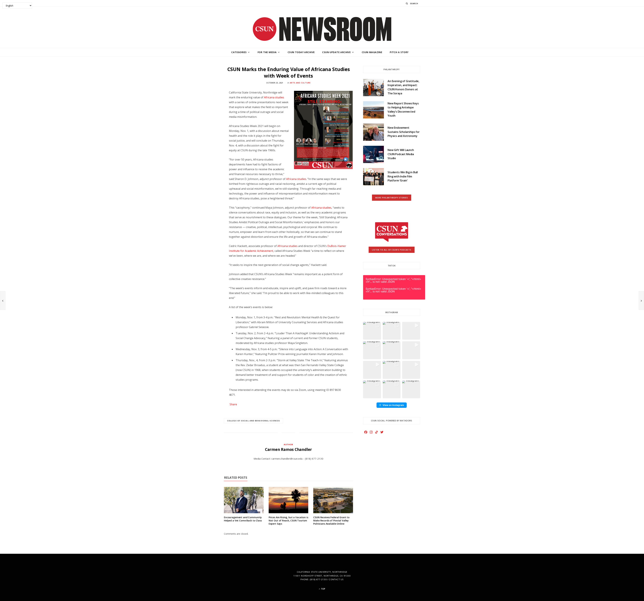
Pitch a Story (399, 52)
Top (322, 588)
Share (233, 404)
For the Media (267, 52)
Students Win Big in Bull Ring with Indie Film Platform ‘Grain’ (403, 176)
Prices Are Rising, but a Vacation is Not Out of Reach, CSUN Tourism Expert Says (288, 520)
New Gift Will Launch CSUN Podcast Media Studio (401, 154)
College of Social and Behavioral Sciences (253, 420)
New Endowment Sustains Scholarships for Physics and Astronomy (404, 132)
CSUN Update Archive (336, 52)
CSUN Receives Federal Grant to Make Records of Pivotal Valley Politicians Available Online (331, 520)
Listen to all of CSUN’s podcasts (391, 249)
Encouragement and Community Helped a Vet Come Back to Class (243, 519)
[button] (372, 331)
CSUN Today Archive (301, 52)
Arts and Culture (300, 82)
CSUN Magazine (372, 52)
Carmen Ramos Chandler (288, 449)
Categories (239, 52)
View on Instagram (393, 405)
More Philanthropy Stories (391, 197)
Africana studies (274, 97)
